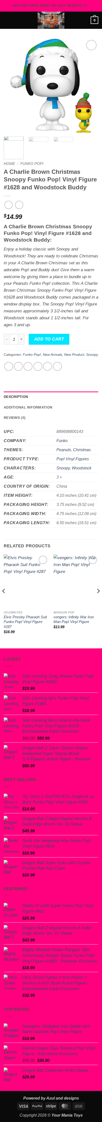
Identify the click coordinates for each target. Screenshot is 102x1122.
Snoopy (92, 354)
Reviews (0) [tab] (15, 418)
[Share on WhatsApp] (8, 366)
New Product (74, 354)
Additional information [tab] (28, 407)
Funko (62, 441)
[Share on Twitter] (28, 366)
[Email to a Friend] (37, 366)
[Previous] (11, 85)
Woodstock (81, 468)
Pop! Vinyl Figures (72, 459)
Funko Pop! (31, 164)
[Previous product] (19, 205)
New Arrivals (52, 354)
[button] (7, 20)
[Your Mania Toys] (51, 20)
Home (9, 164)
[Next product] (8, 205)
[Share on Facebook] (18, 366)
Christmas (82, 450)
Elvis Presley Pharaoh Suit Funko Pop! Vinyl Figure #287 (25, 622)
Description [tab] (16, 397)
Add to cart (49, 339)
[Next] (90, 85)
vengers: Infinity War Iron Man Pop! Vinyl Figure (73, 619)
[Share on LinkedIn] (57, 366)
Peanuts (63, 450)
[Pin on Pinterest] (47, 366)
